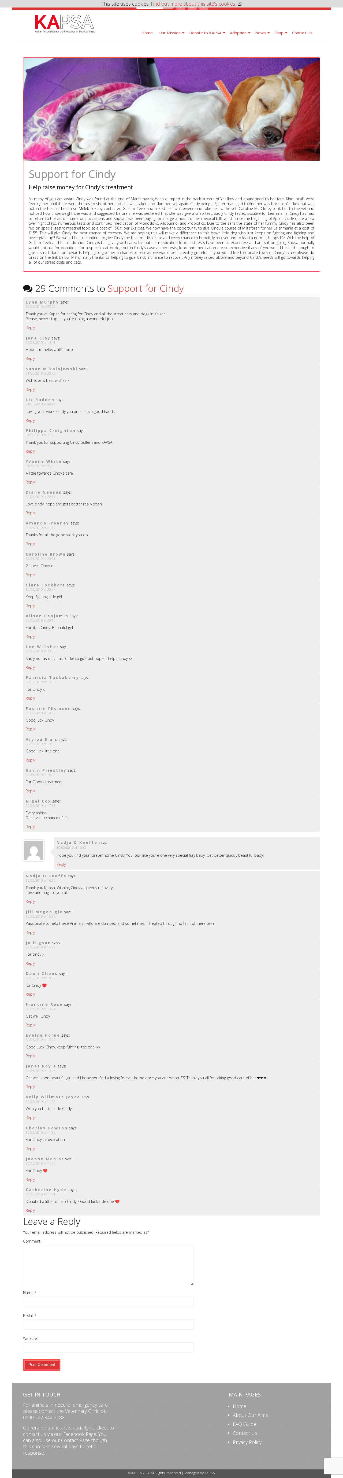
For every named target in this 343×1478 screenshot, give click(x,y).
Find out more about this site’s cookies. (193, 4)
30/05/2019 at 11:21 (40, 1194)
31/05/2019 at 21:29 (40, 435)
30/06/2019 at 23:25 (40, 306)
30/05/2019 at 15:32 (40, 916)
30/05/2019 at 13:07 (40, 1039)
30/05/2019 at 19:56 (40, 682)
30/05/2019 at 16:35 (71, 847)
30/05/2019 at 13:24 (40, 1009)
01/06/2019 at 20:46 (40, 373)
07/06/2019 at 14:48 (40, 342)
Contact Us (302, 32)
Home (147, 32)
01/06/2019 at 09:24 (40, 404)
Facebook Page (79, 1434)
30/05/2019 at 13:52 (40, 978)
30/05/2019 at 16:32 (40, 880)
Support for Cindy (146, 288)
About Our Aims (250, 1415)
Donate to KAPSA (205, 32)
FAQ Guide (244, 1424)
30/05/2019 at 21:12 (40, 528)
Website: (30, 1338)
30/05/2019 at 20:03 (40, 651)
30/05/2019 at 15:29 (40, 947)
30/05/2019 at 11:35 (40, 1101)
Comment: (32, 1241)
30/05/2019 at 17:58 (40, 805)
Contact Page (75, 1440)
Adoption (238, 32)
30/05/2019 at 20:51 (40, 558)
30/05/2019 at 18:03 (40, 775)
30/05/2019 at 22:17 (40, 496)
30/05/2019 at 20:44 (40, 589)
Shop (279, 32)
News (260, 32)
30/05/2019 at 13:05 (40, 1071)
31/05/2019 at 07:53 (40, 466)
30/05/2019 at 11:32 (40, 1132)
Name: (28, 1292)
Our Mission (170, 32)
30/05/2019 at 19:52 (40, 713)
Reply (30, 327)
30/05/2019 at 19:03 (40, 744)
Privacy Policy (247, 1442)
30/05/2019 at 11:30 (40, 1163)
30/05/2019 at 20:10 (40, 620)
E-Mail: (28, 1315)
